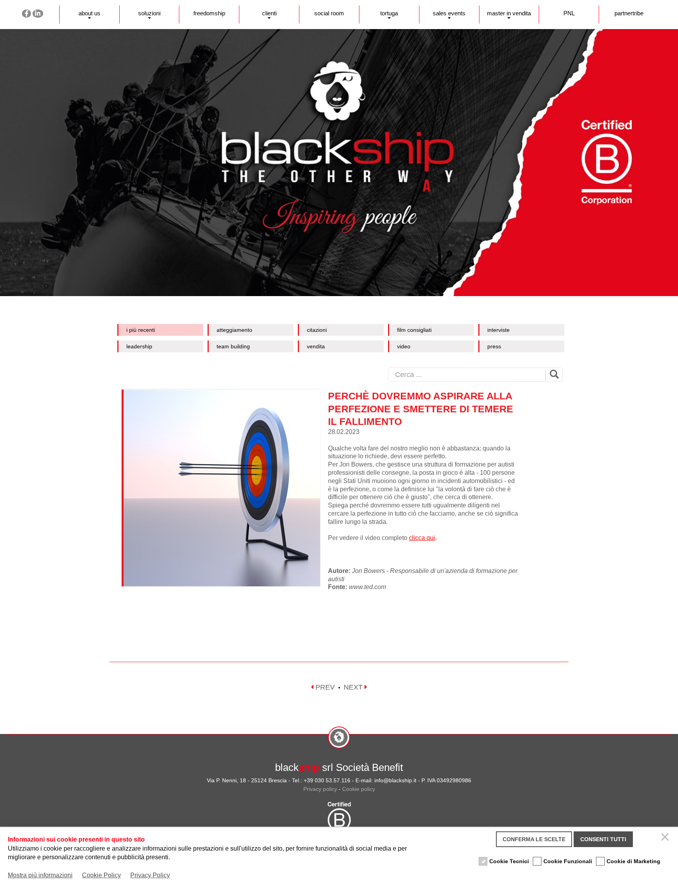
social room (329, 13)
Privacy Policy (150, 875)
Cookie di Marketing (633, 861)
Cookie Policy (101, 875)
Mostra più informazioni (40, 875)
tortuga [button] (389, 13)
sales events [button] (449, 13)
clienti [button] (269, 13)
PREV (324, 687)
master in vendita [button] (509, 13)
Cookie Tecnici (509, 861)
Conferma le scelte (534, 839)
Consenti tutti (603, 839)
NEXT (354, 687)
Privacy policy (320, 789)
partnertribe (628, 13)
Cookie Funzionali (567, 861)
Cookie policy (358, 789)
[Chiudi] (666, 839)
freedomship (209, 13)
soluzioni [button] (149, 13)
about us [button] (89, 13)
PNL (569, 13)
